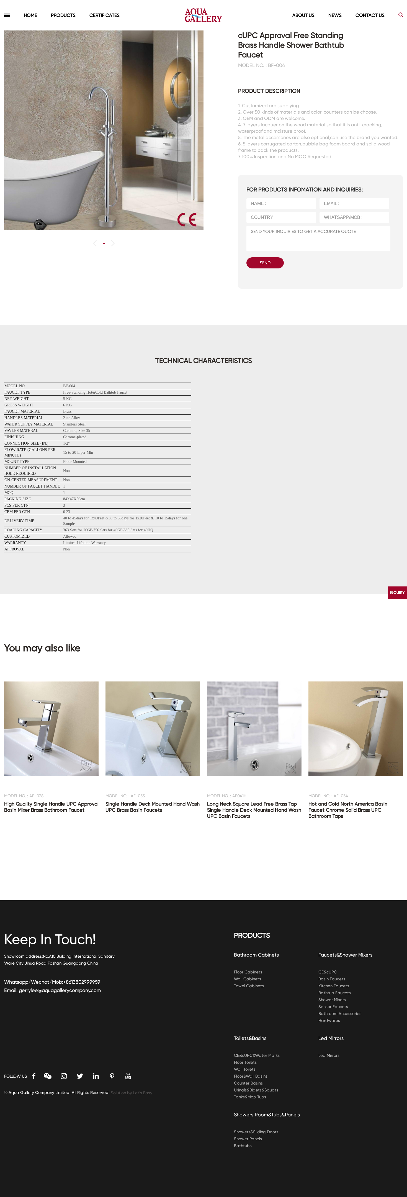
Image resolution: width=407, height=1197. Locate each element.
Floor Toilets (245, 1062)
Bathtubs (243, 1145)
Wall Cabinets (247, 978)
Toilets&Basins (250, 1038)
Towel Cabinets (249, 985)
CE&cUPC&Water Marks (257, 1055)
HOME (30, 15)
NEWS (335, 15)
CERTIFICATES (104, 15)
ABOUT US (303, 15)
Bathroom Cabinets (256, 955)
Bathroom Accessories (339, 1013)
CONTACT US (370, 15)
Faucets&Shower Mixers (345, 955)
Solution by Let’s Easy (131, 1092)
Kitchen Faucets (333, 985)
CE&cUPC (327, 972)
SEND (265, 262)
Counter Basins (248, 1083)
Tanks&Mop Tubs (250, 1097)
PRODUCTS (63, 15)
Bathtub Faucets (334, 992)
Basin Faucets (331, 978)
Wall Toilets (245, 1069)
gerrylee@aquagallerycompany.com (60, 990)
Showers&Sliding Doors (256, 1131)
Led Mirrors (331, 1038)
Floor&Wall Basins (250, 1076)
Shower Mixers (332, 999)
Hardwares (329, 1020)
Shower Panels (248, 1138)
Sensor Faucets (333, 1006)
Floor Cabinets (248, 972)
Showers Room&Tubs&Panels (267, 1114)
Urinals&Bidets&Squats (256, 1090)
